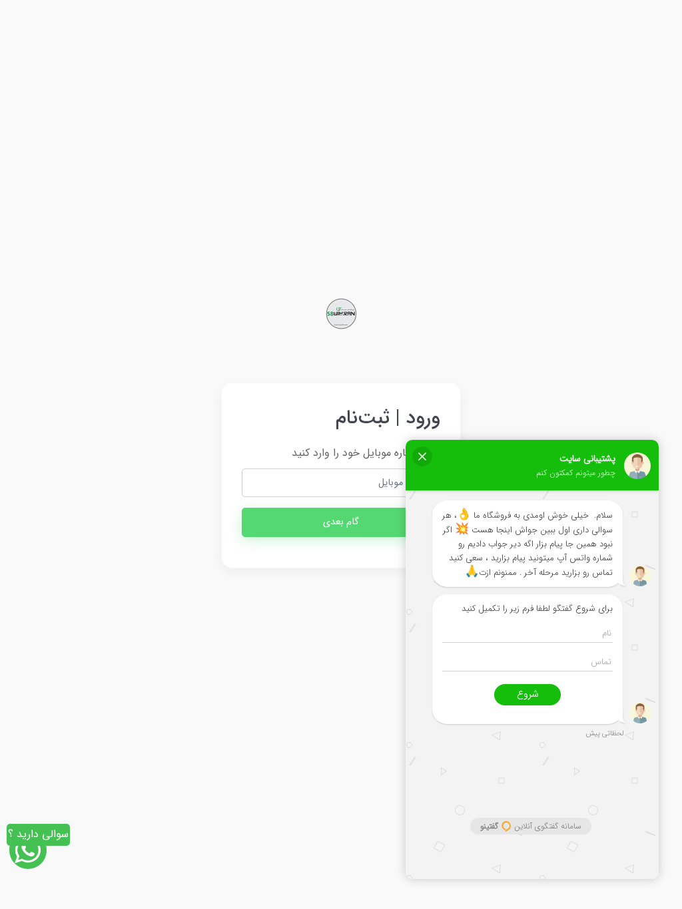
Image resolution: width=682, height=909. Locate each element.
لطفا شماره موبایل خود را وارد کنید (366, 453)
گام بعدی (341, 522)
